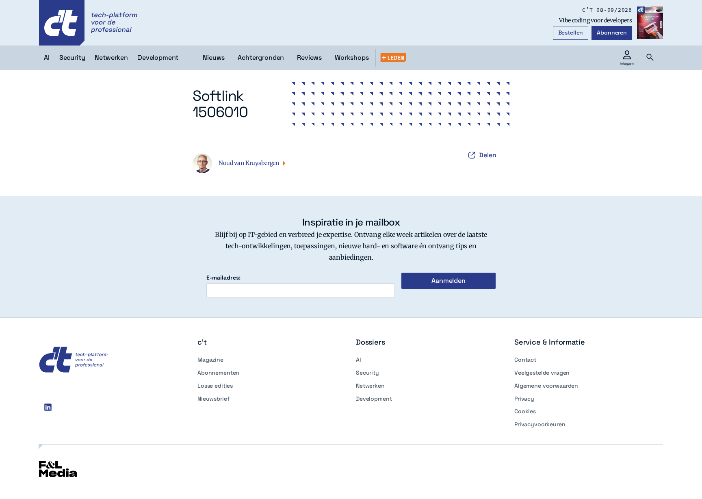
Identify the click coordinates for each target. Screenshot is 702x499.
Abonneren (612, 32)
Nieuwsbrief (213, 398)
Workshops (352, 57)
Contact (525, 359)
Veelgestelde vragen (542, 372)
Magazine (210, 359)
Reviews (309, 57)
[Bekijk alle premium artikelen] (393, 58)
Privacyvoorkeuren (540, 424)
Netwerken (370, 385)
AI (358, 359)
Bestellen (570, 32)
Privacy (524, 398)
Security (367, 372)
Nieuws (214, 57)
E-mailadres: (223, 277)
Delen (487, 155)
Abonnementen (218, 372)
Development (374, 398)
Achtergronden (261, 57)
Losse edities (215, 385)
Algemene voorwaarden (546, 385)
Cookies (525, 411)
